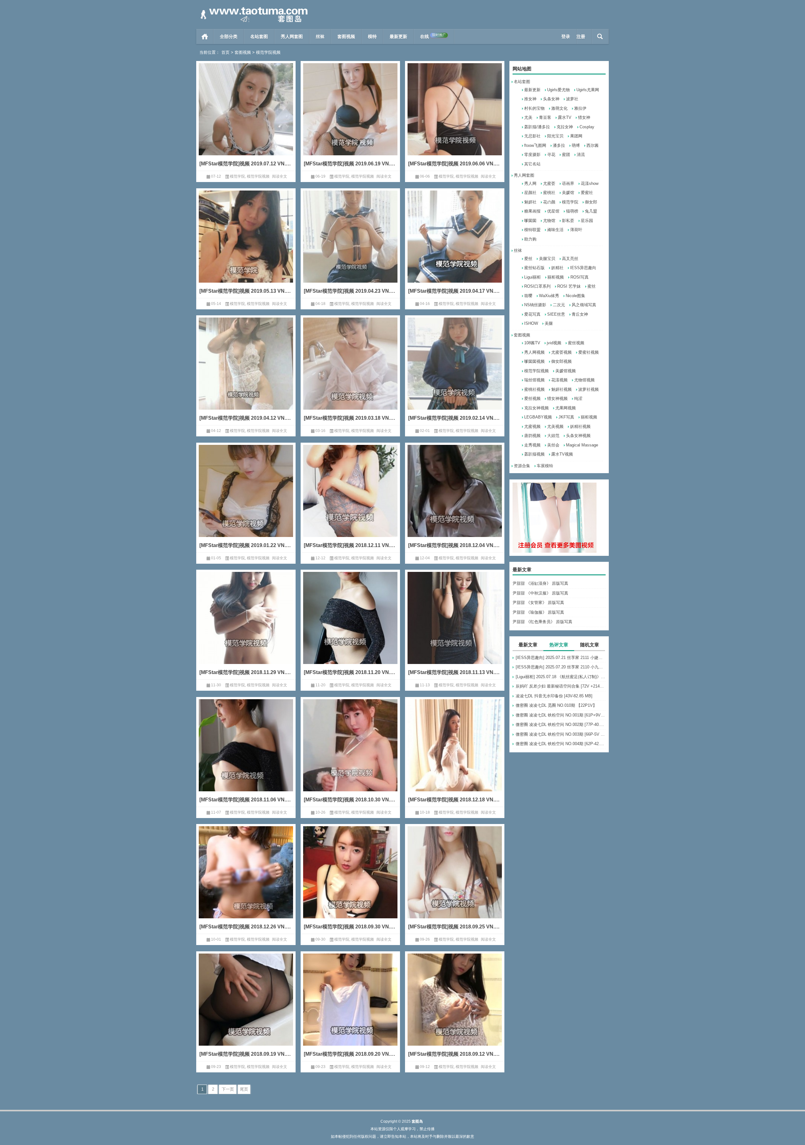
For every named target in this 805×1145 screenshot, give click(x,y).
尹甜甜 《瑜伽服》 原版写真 (538, 612)
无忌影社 (532, 136)
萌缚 (576, 145)
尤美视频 (555, 426)
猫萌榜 (572, 211)
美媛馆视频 (565, 370)
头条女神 (551, 99)
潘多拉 (559, 145)
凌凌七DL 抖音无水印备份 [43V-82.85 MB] (554, 696)
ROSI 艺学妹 (569, 286)
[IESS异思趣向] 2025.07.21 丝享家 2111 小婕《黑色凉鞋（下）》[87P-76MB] (561, 657)
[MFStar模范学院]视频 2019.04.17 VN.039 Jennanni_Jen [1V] (454, 291)
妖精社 (557, 267)
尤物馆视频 (584, 380)
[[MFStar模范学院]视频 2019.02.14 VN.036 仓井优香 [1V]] (454, 373)
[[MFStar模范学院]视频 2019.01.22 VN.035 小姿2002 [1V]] (246, 500)
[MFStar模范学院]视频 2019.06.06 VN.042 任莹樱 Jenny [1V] (454, 163)
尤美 (528, 117)
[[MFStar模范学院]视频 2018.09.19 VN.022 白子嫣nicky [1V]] (246, 1009)
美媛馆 (568, 192)
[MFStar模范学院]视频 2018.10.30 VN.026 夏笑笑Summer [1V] (350, 799)
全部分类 (228, 36)
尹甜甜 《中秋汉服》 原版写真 (540, 593)
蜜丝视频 (576, 342)
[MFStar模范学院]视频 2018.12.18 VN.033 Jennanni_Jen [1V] (454, 799)
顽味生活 (555, 229)
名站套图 (259, 36)
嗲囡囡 (530, 220)
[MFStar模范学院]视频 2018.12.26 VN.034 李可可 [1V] (245, 926)
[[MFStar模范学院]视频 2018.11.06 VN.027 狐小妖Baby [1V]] (246, 754)
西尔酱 (592, 145)
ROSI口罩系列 (537, 286)
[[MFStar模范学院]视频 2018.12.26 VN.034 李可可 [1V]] (246, 881)
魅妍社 (530, 202)
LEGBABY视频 (538, 417)
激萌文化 (559, 108)
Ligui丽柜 (532, 277)
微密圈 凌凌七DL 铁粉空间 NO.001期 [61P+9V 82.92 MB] (561, 715)
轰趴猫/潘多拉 (537, 126)
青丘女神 (580, 314)
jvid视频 (554, 342)
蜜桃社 (549, 192)
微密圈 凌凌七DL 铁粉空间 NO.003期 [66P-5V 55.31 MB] (561, 734)
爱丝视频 (532, 398)
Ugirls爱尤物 (558, 89)
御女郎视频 (561, 361)
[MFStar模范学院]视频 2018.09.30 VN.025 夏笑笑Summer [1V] (350, 926)
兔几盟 (591, 211)
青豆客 (545, 117)
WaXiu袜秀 (549, 295)
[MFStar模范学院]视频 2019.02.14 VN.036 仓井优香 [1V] (454, 418)
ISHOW (531, 323)
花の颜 (549, 202)
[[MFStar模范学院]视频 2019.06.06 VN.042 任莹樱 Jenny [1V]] (454, 118)
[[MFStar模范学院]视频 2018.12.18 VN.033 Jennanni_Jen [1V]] (454, 754)
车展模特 (545, 465)
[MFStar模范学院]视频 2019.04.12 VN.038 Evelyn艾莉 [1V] (245, 418)
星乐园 (587, 220)
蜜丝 (591, 286)
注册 (580, 36)
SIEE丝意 (556, 314)
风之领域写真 (584, 304)
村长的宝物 (534, 108)
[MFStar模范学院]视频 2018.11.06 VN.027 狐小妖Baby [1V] (245, 799)
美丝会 (553, 445)
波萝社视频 (588, 389)
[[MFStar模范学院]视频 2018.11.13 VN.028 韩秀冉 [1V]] (454, 627)
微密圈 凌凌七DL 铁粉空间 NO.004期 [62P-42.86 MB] (561, 743)
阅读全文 (279, 176)
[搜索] (600, 36)
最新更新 (398, 36)
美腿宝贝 (547, 258)
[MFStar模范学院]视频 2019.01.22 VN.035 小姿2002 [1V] (245, 545)
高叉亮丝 (570, 258)
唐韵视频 (532, 435)
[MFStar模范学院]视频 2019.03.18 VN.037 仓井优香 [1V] (350, 418)
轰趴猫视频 (534, 454)
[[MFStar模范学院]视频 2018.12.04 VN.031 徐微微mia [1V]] (454, 500)
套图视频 (346, 36)
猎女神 (584, 117)
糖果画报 (532, 211)
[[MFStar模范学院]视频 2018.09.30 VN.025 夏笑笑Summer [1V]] (350, 881)
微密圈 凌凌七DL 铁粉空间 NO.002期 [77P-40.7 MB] (561, 724)
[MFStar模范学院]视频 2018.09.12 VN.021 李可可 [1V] (454, 1054)
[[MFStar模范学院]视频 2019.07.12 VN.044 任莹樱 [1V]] (246, 118)
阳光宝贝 (555, 136)
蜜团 (566, 154)
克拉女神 (565, 126)
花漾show (589, 183)
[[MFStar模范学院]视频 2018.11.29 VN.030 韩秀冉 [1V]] (246, 627)
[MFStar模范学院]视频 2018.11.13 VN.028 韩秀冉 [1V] (454, 672)
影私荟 (568, 220)
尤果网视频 (565, 408)
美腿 (549, 323)
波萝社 (572, 99)
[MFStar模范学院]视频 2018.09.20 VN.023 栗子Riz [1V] (350, 1054)
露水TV (564, 117)
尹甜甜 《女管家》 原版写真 (538, 602)
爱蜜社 (587, 192)
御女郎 (591, 202)
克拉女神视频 (536, 408)
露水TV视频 (562, 454)
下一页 (228, 1089)
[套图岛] (252, 8)
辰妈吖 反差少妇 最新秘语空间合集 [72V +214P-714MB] (561, 686)
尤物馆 (549, 220)
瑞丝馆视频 (534, 380)
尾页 (244, 1089)
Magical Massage (582, 445)
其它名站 (532, 164)
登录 (565, 36)
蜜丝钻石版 (534, 267)
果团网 (576, 136)
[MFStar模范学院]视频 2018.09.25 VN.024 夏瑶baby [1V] (454, 926)
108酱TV (532, 342)
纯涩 (578, 398)
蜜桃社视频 (534, 389)
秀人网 (530, 183)
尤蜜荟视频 (561, 352)
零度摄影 (532, 154)
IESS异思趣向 (583, 267)
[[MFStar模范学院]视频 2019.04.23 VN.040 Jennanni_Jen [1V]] (350, 246)
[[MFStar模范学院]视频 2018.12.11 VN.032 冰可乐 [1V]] (350, 500)
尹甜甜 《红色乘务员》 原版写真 (542, 621)
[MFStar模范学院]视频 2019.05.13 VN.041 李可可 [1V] (245, 291)
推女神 (530, 99)
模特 (372, 36)
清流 (581, 154)
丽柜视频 (555, 277)
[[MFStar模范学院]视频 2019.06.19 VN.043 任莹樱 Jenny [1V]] (350, 118)
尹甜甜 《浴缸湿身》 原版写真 (540, 583)
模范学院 (570, 202)
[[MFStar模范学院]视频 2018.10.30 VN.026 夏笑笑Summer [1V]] (350, 754)
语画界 (568, 183)
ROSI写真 (579, 277)
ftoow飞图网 (535, 145)
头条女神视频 (578, 435)
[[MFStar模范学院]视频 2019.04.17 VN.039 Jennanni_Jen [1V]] (454, 246)
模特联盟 (532, 229)
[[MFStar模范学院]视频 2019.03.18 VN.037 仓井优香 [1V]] (350, 373)
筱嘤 (528, 295)
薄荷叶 (576, 229)
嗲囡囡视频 (534, 361)
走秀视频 (532, 445)
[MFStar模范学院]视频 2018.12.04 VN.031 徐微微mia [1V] (454, 545)
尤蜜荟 (549, 183)
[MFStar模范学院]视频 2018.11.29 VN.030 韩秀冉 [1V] (245, 672)
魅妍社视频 (561, 389)
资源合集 (522, 465)
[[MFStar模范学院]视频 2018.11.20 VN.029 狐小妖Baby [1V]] (350, 627)
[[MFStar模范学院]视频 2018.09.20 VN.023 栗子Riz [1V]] (350, 1009)
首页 (205, 36)
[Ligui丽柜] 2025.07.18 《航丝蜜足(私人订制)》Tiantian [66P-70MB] (561, 676)
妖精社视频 (580, 426)
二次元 (559, 304)
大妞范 (553, 435)
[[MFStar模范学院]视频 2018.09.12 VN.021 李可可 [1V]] (454, 1009)
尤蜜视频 (532, 426)
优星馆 (553, 211)
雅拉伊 (580, 108)
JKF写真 (566, 417)
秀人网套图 (292, 36)
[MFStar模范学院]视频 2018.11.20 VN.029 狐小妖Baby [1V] (350, 672)
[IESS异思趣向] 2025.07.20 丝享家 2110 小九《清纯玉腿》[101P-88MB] (561, 667)
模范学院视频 (536, 370)
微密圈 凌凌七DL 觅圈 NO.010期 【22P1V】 (556, 705)
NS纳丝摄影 (535, 304)
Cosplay (587, 126)
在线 (433, 36)
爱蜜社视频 (588, 352)
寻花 (551, 154)
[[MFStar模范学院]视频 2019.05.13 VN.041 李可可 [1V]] (246, 246)
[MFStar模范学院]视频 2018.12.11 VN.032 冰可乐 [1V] (350, 545)
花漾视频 (559, 380)
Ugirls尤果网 (587, 89)
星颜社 (530, 192)
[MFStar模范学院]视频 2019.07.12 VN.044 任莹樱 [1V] (245, 163)
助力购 (530, 239)
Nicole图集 (575, 295)
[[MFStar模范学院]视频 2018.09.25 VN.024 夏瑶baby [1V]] (454, 881)
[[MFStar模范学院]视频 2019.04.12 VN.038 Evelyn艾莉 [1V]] (246, 373)
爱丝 (528, 258)
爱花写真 (532, 314)
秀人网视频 (534, 352)
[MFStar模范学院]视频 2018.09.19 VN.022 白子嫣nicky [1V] (245, 1054)
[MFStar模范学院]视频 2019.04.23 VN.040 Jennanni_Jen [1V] (350, 291)
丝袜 (320, 36)
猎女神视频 (557, 398)
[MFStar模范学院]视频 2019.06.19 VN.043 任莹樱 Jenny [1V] (350, 163)
